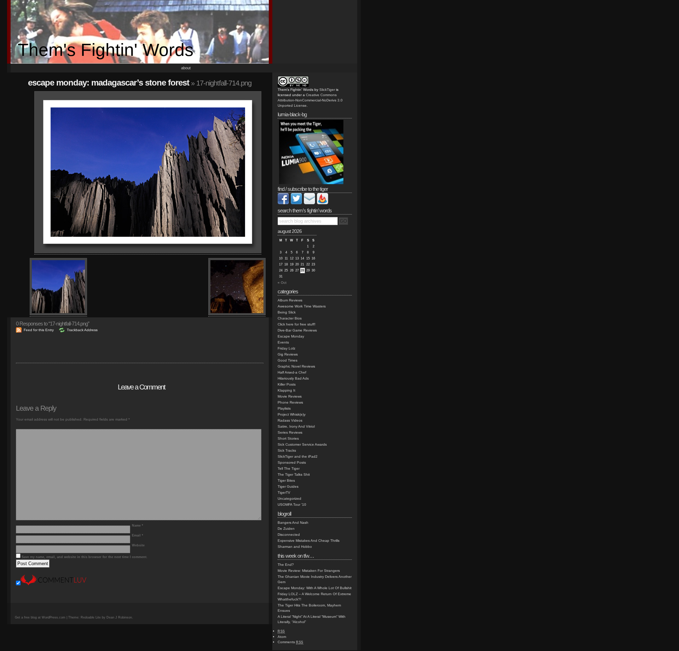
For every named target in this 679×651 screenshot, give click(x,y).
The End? (286, 565)
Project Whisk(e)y (292, 414)
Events (283, 342)
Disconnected (289, 534)
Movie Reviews (290, 396)
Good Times (287, 360)
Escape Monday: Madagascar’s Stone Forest (108, 82)
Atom (282, 637)
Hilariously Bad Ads (293, 378)
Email (137, 535)
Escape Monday (291, 336)
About (186, 68)
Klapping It (286, 390)
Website (138, 545)
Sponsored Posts (292, 462)
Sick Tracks (287, 450)
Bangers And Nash (293, 522)
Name (137, 525)
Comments (290, 642)
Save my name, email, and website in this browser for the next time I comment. (84, 557)
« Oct (282, 283)
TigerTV (284, 492)
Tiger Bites (286, 480)
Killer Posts (287, 384)
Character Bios (290, 318)
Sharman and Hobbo (295, 547)
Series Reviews (290, 432)
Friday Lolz (286, 348)
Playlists (284, 408)
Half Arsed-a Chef (292, 372)
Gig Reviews (288, 354)
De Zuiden (286, 528)
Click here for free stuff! (296, 324)
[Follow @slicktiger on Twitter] (296, 203)
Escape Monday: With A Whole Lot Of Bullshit (315, 588)
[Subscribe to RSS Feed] (322, 203)
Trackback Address (82, 330)
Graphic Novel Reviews (296, 366)
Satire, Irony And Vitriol (296, 426)
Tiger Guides (288, 486)
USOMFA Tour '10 (292, 504)
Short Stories (288, 438)
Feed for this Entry (39, 330)
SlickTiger (327, 90)
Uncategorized (289, 498)
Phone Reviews (290, 402)
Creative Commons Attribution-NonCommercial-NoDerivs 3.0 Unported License (310, 100)
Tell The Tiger (289, 468)
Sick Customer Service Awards (302, 444)
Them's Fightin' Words (105, 50)
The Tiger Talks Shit (294, 474)
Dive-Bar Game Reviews (297, 330)
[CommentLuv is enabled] (53, 584)
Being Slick (287, 312)
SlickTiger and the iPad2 (298, 456)
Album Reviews (290, 300)
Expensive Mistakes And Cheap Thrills (309, 540)
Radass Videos (290, 420)
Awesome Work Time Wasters (302, 306)
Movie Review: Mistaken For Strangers (309, 571)
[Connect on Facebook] (283, 203)
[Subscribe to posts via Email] (309, 203)
